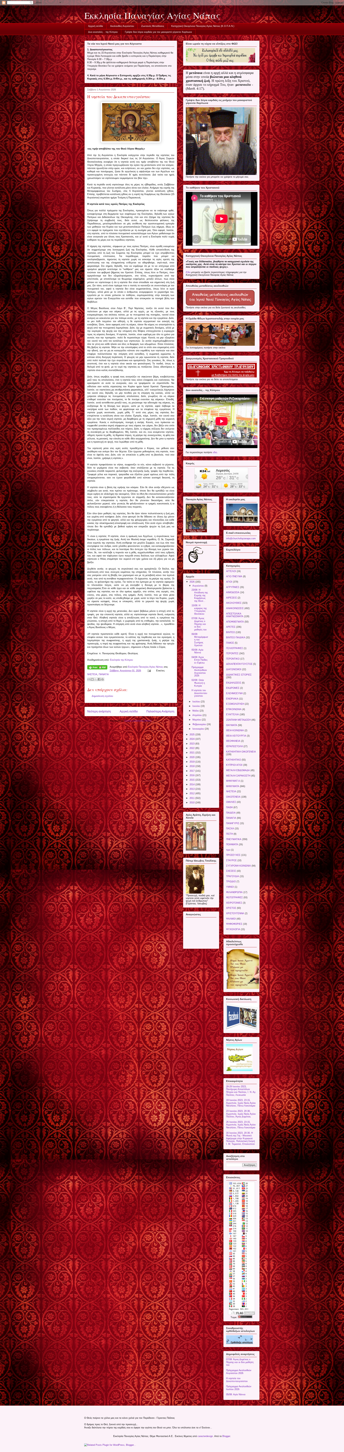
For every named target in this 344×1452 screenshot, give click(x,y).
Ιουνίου (196, 706)
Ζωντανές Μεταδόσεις (152, 26)
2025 (192, 734)
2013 (192, 789)
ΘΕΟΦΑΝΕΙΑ (233, 741)
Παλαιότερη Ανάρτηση (160, 711)
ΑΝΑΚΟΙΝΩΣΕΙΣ (235, 608)
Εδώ (188, 272)
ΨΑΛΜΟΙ (231, 918)
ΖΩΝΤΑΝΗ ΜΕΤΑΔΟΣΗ (238, 719)
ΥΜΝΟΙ (230, 887)
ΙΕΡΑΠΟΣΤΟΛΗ (234, 746)
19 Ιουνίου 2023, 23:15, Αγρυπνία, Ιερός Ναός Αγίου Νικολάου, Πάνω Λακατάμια (241, 1103)
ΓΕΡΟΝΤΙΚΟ (233, 658)
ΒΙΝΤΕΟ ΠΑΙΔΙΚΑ (235, 637)
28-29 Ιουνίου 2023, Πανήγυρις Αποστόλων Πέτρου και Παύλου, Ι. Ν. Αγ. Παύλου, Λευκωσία (241, 1090)
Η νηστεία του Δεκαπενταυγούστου (199, 693)
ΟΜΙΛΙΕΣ (231, 802)
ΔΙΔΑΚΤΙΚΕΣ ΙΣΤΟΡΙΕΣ (239, 674)
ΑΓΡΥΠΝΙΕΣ (232, 587)
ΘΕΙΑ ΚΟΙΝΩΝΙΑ (235, 730)
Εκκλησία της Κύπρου (121, 660)
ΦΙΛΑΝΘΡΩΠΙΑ (234, 892)
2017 (192, 771)
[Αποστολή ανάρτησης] (149, 670)
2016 (192, 775)
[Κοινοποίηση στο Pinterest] (102, 679)
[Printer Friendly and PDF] (97, 668)
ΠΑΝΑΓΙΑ (104, 674)
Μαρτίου (197, 719)
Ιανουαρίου (198, 728)
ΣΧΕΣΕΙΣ (231, 871)
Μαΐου (196, 710)
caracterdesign (205, 1436)
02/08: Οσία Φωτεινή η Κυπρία (198, 683)
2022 (192, 748)
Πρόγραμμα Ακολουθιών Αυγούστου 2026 (199, 671)
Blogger (226, 1436)
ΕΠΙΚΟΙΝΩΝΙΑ (234, 709)
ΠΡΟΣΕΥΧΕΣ (233, 855)
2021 (192, 752)
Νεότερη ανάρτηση (99, 711)
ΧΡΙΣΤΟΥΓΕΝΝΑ (235, 913)
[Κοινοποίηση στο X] (95, 679)
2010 (192, 802)
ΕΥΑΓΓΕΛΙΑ (232, 714)
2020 (192, 757)
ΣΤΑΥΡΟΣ (231, 860)
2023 (192, 743)
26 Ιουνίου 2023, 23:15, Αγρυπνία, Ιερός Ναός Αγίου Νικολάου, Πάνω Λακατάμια (241, 1125)
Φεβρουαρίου (199, 724)
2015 (192, 779)
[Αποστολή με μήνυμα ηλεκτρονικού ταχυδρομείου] (89, 679)
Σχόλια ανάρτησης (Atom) (138, 720)
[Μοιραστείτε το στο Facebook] (99, 679)
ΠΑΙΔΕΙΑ (231, 812)
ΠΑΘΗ (229, 807)
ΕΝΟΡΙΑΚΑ (232, 698)
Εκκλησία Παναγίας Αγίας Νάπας (152, 15)
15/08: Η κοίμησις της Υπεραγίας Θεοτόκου (199, 609)
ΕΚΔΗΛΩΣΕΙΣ (233, 682)
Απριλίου (197, 715)
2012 (192, 793)
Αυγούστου (198, 585)
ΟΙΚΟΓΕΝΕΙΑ (233, 796)
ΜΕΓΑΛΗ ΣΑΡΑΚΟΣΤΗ (238, 775)
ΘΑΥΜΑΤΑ (231, 725)
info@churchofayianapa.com (241, 538)
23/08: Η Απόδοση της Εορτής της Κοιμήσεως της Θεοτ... (200, 595)
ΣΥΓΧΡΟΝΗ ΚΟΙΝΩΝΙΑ (238, 865)
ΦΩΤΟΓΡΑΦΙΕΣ (234, 897)
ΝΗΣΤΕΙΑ (92, 674)
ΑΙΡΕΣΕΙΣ (231, 597)
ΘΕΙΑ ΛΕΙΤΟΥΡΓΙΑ (236, 735)
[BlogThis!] (92, 679)
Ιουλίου (196, 701)
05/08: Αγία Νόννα (197, 651)
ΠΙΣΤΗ (229, 834)
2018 (192, 766)
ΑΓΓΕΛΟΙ (231, 571)
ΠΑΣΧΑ (230, 828)
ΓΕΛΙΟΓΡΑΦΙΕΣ (234, 648)
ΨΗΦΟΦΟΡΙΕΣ (234, 924)
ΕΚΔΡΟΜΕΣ (232, 688)
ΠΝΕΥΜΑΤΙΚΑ (233, 839)
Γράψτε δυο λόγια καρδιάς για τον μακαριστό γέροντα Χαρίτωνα (158, 32)
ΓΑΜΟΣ (230, 642)
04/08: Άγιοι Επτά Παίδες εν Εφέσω (199, 660)
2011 (192, 798)
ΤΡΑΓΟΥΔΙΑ (232, 876)
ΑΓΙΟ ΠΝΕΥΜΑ (234, 576)
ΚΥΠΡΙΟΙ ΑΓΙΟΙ (234, 765)
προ (228, 849)
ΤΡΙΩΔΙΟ (231, 881)
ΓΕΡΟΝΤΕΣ (232, 653)
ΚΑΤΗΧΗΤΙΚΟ (233, 759)
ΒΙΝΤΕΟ (230, 632)
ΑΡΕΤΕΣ (230, 627)
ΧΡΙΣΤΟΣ (231, 908)
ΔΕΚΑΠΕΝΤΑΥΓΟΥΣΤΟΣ (239, 664)
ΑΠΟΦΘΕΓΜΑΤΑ (235, 621)
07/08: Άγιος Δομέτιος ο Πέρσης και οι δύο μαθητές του (199, 624)
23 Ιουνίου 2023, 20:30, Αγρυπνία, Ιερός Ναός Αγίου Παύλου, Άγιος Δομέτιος (241, 1114)
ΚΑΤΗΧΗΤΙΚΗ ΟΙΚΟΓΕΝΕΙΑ (241, 751)
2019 (192, 761)
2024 (192, 739)
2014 (192, 784)
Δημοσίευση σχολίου (102, 696)
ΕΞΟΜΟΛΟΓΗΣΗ (235, 704)
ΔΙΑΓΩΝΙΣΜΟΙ (233, 669)
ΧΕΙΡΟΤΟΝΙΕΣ (234, 902)
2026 (192, 581)
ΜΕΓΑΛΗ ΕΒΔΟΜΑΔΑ (238, 770)
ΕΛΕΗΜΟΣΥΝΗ (234, 693)
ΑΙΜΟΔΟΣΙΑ (232, 592)
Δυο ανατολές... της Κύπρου (103, 32)
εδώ (215, 452)
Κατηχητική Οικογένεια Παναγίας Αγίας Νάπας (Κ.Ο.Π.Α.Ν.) (202, 26)
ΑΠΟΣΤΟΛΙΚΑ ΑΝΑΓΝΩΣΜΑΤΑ (234, 615)
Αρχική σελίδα (95, 26)
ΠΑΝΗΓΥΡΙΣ (232, 823)
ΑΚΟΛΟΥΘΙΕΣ (234, 603)
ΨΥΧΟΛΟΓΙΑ (233, 929)
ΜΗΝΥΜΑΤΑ (232, 786)
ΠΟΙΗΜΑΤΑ (232, 844)
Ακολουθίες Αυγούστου (122, 26)
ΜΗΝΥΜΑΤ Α (233, 781)
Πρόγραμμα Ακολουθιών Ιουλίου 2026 (238, 1388)
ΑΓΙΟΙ (229, 581)
